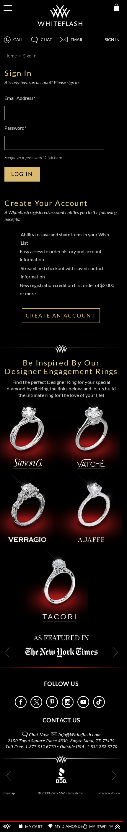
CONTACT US (61, 720)
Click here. (54, 157)
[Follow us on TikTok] (99, 706)
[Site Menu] (8, 7)
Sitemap (9, 793)
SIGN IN (112, 39)
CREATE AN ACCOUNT (61, 315)
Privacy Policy (109, 793)
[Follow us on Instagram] (68, 706)
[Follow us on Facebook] (21, 706)
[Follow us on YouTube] (83, 706)
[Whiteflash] (60, 16)
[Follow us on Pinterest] (52, 706)
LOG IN (22, 174)
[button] (41, 42)
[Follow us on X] (36, 706)
